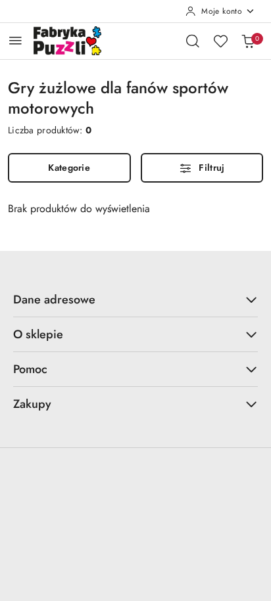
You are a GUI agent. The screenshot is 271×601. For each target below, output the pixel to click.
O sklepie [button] (38, 334)
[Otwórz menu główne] (15, 40)
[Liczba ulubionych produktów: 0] (220, 40)
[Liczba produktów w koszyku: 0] (248, 40)
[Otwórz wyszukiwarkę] (192, 40)
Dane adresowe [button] (54, 299)
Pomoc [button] (30, 369)
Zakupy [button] (32, 403)
